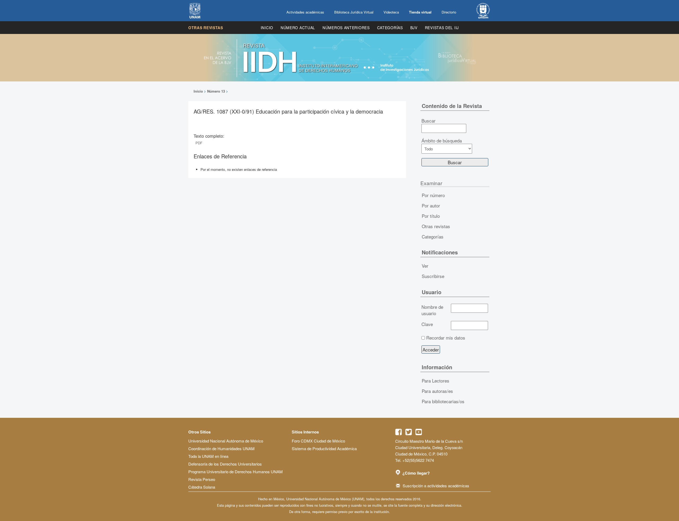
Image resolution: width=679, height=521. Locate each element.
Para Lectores (435, 380)
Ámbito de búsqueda (441, 140)
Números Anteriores (346, 27)
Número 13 (216, 91)
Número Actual (298, 27)
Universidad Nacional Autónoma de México (225, 441)
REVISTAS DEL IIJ (442, 27)
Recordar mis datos (445, 338)
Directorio (449, 12)
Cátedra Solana (201, 487)
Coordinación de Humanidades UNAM (221, 448)
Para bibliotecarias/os (443, 401)
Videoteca (391, 12)
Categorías (390, 27)
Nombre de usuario (432, 310)
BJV (413, 27)
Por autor (431, 205)
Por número (433, 195)
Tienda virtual (420, 12)
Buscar (428, 121)
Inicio (267, 27)
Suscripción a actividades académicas (436, 485)
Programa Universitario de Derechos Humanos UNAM (235, 471)
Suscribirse (433, 276)
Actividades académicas (305, 12)
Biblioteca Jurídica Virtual (353, 12)
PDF (198, 142)
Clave (427, 324)
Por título (431, 215)
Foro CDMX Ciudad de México (318, 441)
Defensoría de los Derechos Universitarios (225, 464)
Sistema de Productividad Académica (324, 448)
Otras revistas (205, 27)
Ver (425, 265)
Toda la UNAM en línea (208, 456)
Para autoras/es (437, 391)
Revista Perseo (201, 479)
